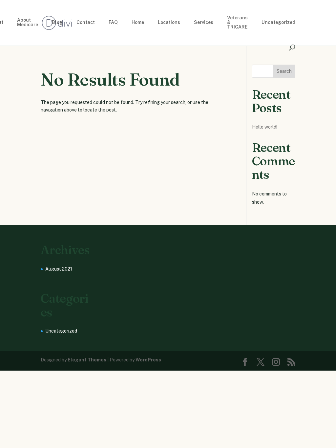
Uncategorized (278, 22)
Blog (57, 22)
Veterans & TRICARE (237, 22)
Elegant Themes (87, 359)
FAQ (113, 22)
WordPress (148, 359)
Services (203, 22)
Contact (85, 22)
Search (284, 71)
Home (138, 22)
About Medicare (27, 22)
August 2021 (58, 269)
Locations (169, 22)
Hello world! (264, 127)
